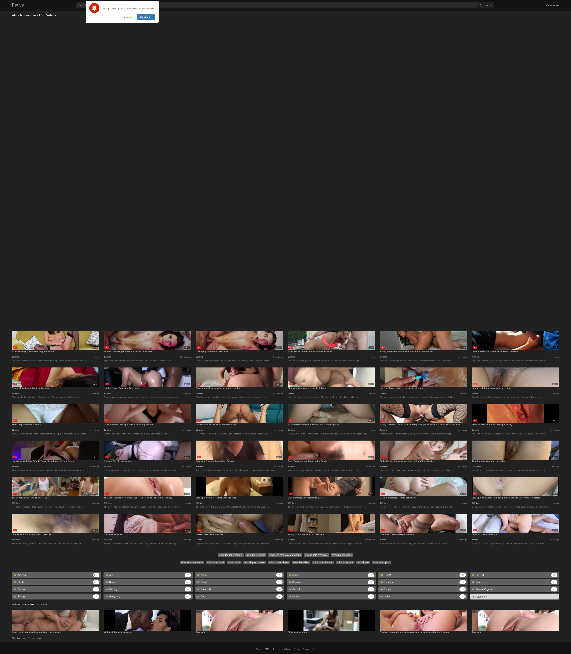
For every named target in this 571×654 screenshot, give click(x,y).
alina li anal (234, 562)
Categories (552, 5)
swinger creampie (256, 555)
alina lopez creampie (192, 562)
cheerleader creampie (230, 555)
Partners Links (309, 649)
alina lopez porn (381, 562)
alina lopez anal (215, 562)
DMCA (267, 649)
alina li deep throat (279, 562)
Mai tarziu (127, 17)
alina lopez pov (345, 562)
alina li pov (363, 562)
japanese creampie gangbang (285, 555)
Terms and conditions (282, 649)
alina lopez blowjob (254, 562)
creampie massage (342, 555)
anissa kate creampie (316, 555)
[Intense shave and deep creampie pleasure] (423, 377)
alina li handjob (301, 562)
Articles (259, 649)
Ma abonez (146, 17)
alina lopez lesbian (323, 562)
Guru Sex (41, 604)
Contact (297, 649)
